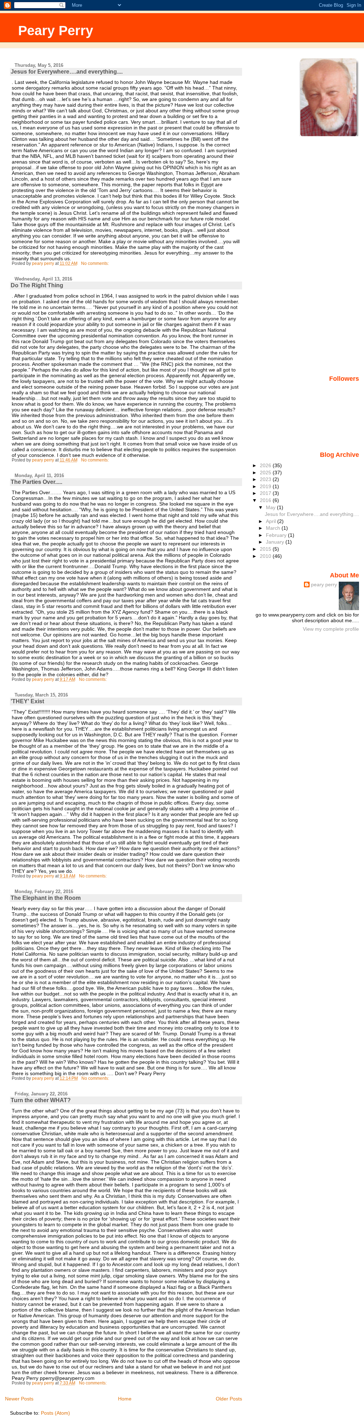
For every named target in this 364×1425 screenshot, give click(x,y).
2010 (266, 556)
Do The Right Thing (37, 285)
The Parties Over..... (36, 482)
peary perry (324, 584)
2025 (266, 472)
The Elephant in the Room (46, 898)
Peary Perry (55, 30)
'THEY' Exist (27, 701)
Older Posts (229, 1399)
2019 (266, 486)
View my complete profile (331, 629)
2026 (266, 465)
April (271, 521)
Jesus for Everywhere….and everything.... (67, 72)
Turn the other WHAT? (41, 1100)
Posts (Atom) (55, 1413)
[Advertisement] (330, 255)
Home (125, 1399)
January (275, 542)
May (271, 507)
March (274, 528)
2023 (266, 479)
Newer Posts (19, 1399)
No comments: (95, 263)
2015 (266, 549)
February (277, 535)
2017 (266, 493)
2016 (266, 500)
